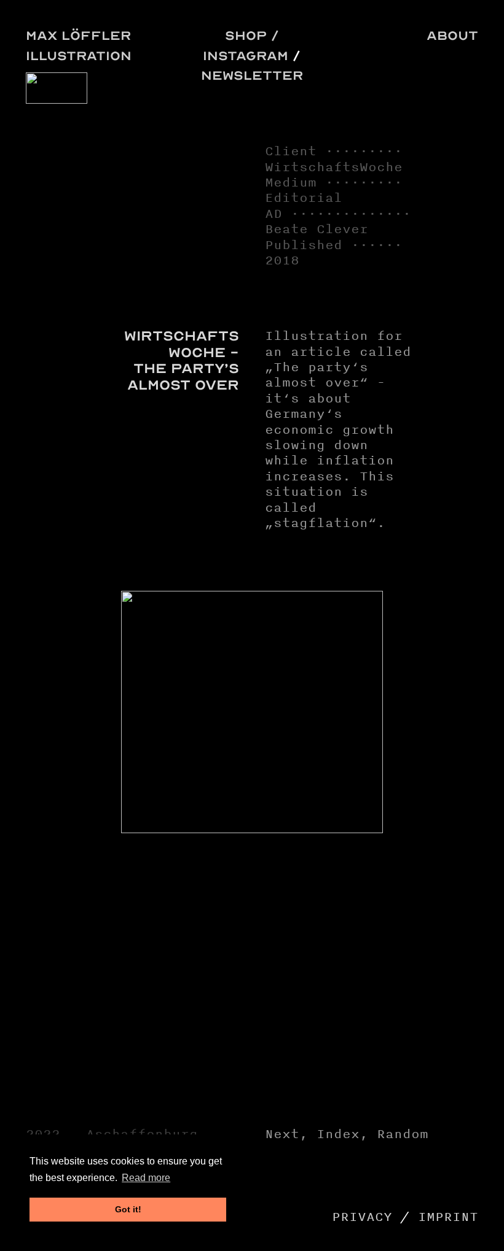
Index (338, 1134)
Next (282, 1134)
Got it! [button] (128, 1209)
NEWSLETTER (252, 75)
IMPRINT (448, 1217)
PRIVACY (362, 1217)
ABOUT (452, 35)
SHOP (246, 35)
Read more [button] (146, 1177)
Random (402, 1134)
